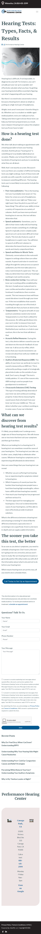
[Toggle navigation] (37, 11)
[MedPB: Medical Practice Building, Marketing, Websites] (9, 928)
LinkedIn (6, 932)
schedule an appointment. (18, 604)
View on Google (20, 888)
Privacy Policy (34, 706)
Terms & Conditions (10, 708)
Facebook (2, 932)
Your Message (7, 648)
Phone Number (7, 636)
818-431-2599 (22, 3)
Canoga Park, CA (20, 823)
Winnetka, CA (10, 3)
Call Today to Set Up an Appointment (20, 581)
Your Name (5, 618)
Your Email (5, 627)
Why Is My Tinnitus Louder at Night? (16, 779)
